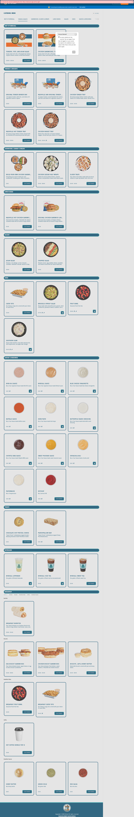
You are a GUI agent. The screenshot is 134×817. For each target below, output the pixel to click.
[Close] (132, 2)
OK (74, 52)
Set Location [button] (82, 7)
